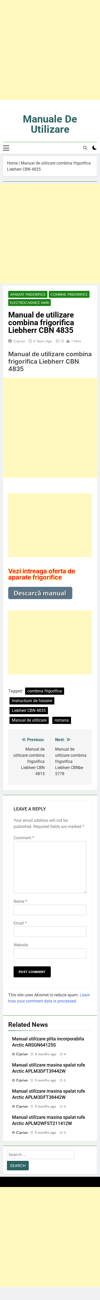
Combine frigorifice (69, 294)
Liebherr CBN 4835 (29, 710)
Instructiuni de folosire (32, 700)
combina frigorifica (44, 691)
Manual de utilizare (29, 720)
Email (20, 923)
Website (21, 945)
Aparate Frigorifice (28, 294)
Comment (24, 837)
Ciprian (19, 341)
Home (12, 163)
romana (62, 720)
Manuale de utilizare (50, 124)
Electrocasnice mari (29, 302)
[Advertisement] (50, 50)
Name (20, 901)
